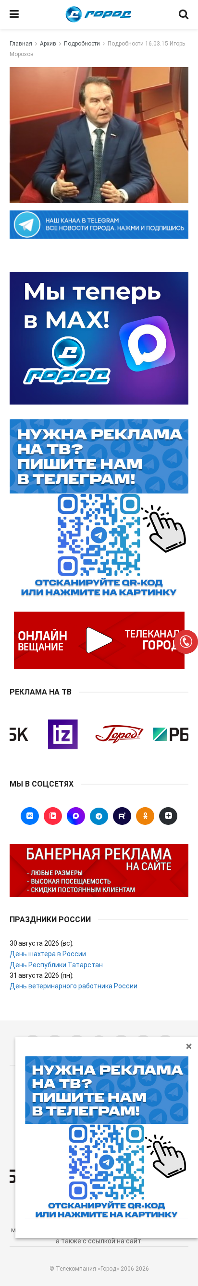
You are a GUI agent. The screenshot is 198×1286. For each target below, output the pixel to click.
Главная (21, 43)
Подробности (82, 43)
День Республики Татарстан (56, 965)
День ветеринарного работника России (73, 986)
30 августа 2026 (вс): (42, 943)
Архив (48, 43)
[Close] (189, 1046)
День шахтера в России (48, 954)
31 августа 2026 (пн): (42, 975)
